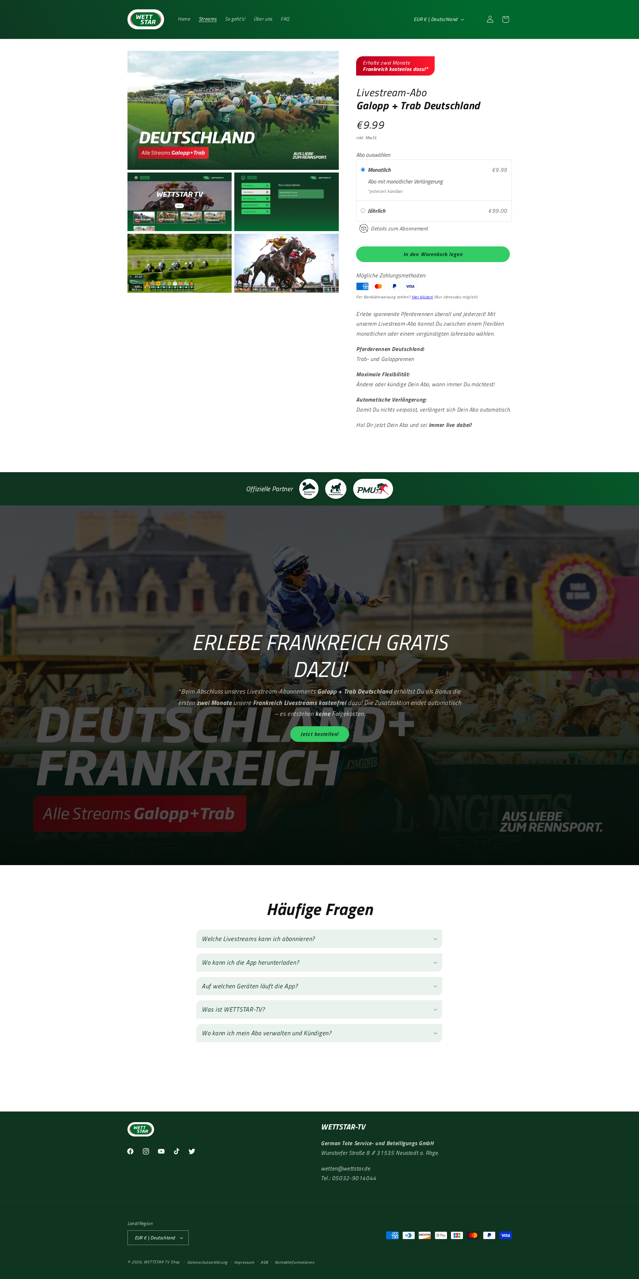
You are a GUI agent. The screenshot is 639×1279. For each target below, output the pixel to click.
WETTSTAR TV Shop (162, 1262)
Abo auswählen (373, 155)
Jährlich (377, 210)
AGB (264, 1262)
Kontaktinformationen (295, 1262)
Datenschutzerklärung (207, 1262)
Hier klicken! (422, 297)
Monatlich (380, 169)
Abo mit (377, 181)
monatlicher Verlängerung (414, 181)
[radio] (363, 169)
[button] (474, 19)
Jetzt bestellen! (319, 734)
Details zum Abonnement (399, 228)
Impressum (244, 1262)
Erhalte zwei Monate (395, 66)
